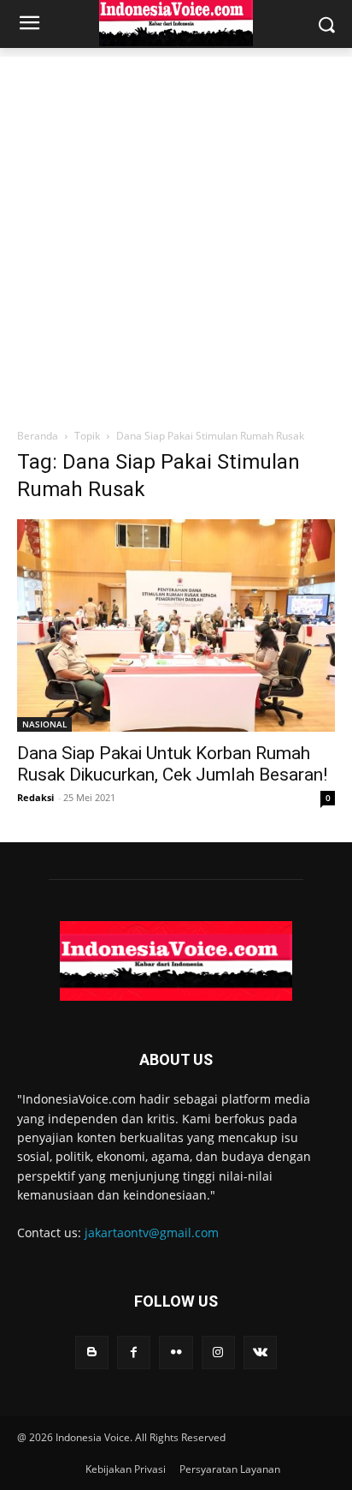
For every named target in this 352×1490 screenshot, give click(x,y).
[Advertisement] (176, 233)
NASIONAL (44, 724)
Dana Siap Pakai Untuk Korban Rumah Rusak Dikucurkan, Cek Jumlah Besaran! (172, 764)
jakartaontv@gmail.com (152, 1232)
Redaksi (35, 797)
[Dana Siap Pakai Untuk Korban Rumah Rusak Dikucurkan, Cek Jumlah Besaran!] (176, 625)
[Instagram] (218, 1352)
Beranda (37, 435)
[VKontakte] (260, 1352)
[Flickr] (175, 1352)
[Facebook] (133, 1352)
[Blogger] (92, 1352)
